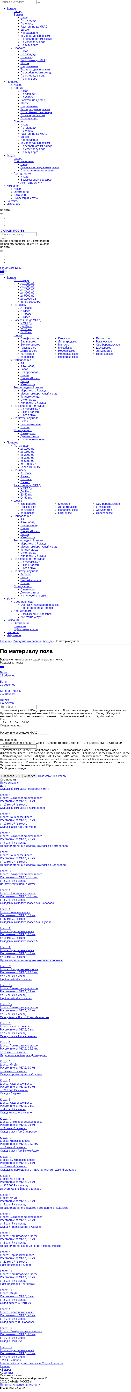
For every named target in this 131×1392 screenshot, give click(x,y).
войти (3, 270)
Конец (17, 1360)
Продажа (7, 1372)
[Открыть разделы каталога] (65, 667)
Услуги (46, 1363)
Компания (6, 1363)
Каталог (5, 1366)
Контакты (57, 1363)
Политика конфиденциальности (20, 1384)
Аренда (6, 1369)
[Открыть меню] (65, 272)
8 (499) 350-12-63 (11, 267)
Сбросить (30, 776)
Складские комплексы (27, 1363)
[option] (69, 218)
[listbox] (65, 222)
